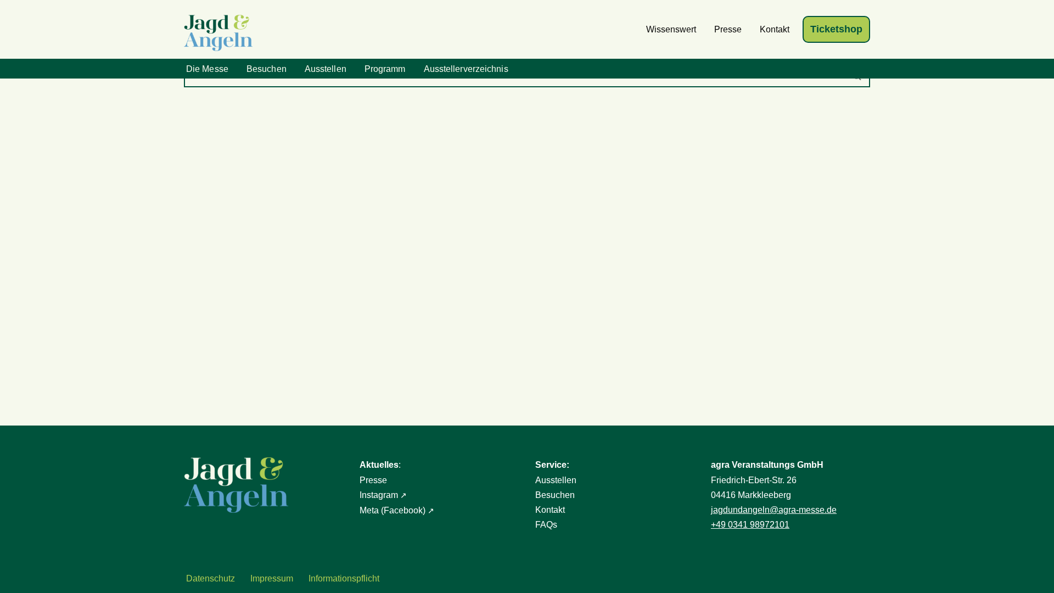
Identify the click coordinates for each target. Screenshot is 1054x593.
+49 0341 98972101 (750, 524)
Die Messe (207, 69)
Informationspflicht (344, 578)
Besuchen (266, 69)
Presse (728, 29)
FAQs (546, 524)
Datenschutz (210, 578)
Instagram (379, 495)
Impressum (271, 578)
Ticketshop (836, 29)
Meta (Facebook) (392, 510)
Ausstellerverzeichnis (466, 69)
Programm (385, 69)
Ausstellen (325, 69)
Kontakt (774, 29)
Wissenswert (671, 29)
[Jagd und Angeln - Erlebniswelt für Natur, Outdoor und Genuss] (221, 33)
